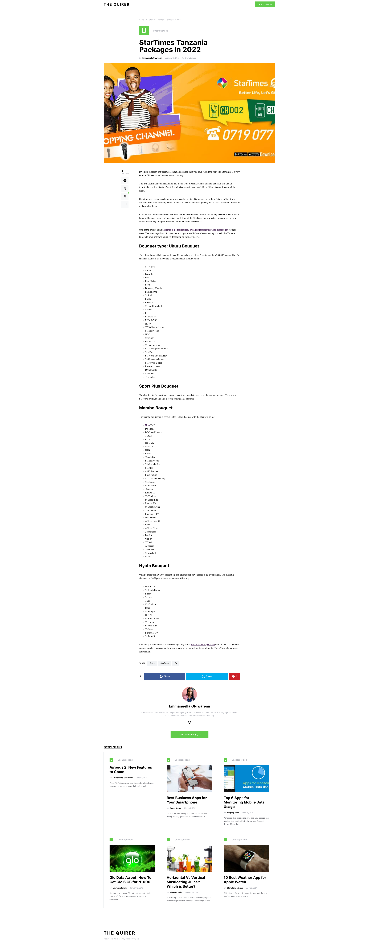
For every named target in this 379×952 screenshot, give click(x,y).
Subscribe (263, 4)
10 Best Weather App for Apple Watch (245, 879)
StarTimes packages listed (203, 644)
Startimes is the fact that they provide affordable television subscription (195, 230)
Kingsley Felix (233, 812)
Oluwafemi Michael (235, 888)
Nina (147, 425)
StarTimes (164, 663)
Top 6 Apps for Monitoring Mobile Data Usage (244, 802)
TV (176, 663)
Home (141, 20)
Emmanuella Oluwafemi (152, 58)
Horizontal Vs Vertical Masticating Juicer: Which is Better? (186, 882)
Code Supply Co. (132, 939)
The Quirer (117, 4)
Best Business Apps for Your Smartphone (187, 800)
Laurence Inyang (120, 888)
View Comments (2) (188, 734)
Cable (152, 663)
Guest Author (176, 808)
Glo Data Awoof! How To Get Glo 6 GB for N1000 (130, 879)
